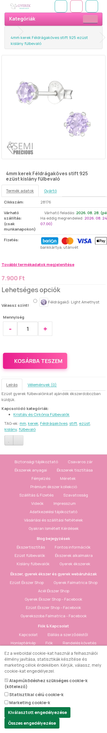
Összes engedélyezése (32, 723)
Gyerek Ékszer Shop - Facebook (53, 599)
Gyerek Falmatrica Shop (75, 582)
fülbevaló (27, 429)
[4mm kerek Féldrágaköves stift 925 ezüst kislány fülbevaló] (53, 107)
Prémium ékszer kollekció (53, 486)
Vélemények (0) (42, 384)
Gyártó (50, 190)
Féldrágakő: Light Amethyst (74, 301)
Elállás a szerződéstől (68, 634)
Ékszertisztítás (31, 547)
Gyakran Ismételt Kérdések (54, 528)
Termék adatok (20, 190)
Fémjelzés (41, 478)
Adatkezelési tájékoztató (53, 511)
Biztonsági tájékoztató (36, 461)
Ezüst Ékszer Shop (27, 582)
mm (23, 423)
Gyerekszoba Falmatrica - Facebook (54, 615)
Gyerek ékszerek (74, 563)
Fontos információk (73, 547)
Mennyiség (13, 317)
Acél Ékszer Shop (53, 590)
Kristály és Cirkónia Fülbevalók (41, 414)
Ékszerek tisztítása (75, 470)
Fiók (49, 643)
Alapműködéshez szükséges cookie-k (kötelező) (46, 683)
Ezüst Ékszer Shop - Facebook (53, 607)
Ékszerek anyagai (31, 470)
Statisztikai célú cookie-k (36, 694)
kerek (33, 423)
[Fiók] (92, 6)
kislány (10, 429)
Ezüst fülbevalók (30, 555)
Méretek (68, 478)
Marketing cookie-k (29, 702)
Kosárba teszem (38, 360)
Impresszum (65, 503)
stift (73, 423)
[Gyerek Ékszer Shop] (29, 6)
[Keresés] (61, 6)
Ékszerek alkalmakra (74, 555)
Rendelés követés (79, 643)
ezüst (84, 423)
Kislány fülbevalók (33, 563)
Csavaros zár (80, 461)
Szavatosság (75, 495)
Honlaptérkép (23, 643)
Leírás (12, 384)
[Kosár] (76, 6)
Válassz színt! (15, 305)
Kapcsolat (28, 634)
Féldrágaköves (53, 423)
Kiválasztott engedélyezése (37, 712)
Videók (37, 503)
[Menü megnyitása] (90, 19)
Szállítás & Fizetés (36, 495)
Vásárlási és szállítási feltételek (53, 520)
